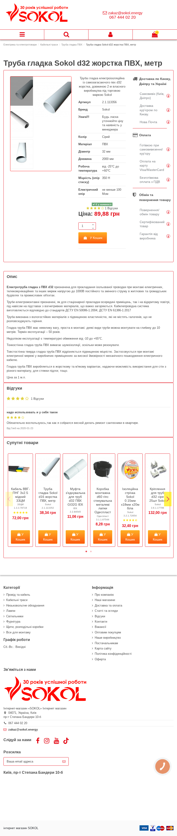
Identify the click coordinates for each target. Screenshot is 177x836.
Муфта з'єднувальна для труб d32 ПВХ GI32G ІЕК (75, 496)
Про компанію (104, 594)
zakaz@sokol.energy (125, 13)
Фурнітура (13, 621)
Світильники (14, 616)
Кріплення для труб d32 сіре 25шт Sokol (157, 494)
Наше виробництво (108, 637)
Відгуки (100, 616)
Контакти (101, 621)
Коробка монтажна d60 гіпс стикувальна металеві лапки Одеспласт (103, 500)
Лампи (10, 610)
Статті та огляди (106, 610)
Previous (9, 499)
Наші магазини (105, 600)
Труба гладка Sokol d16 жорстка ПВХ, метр (47, 494)
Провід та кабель (18, 594)
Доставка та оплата (108, 605)
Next (167, 499)
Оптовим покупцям (108, 632)
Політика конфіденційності (113, 653)
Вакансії (100, 627)
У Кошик (96, 238)
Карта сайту (103, 648)
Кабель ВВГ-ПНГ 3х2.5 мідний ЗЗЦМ (20, 494)
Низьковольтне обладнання (25, 605)
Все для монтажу (18, 632)
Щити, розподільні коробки (24, 627)
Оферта (100, 659)
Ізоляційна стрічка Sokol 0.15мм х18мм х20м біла (130, 498)
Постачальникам (106, 643)
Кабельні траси (16, 600)
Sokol (106, 109)
